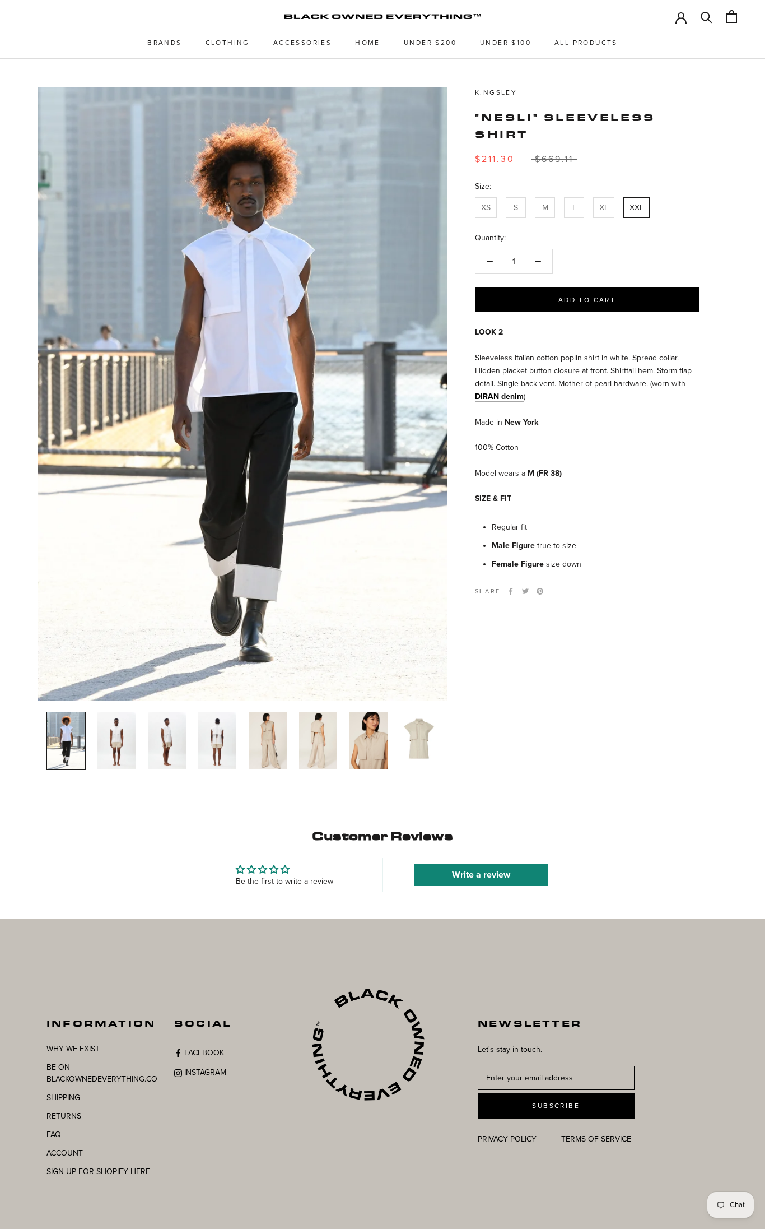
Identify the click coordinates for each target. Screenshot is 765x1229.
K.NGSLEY (496, 92)
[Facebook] (510, 591)
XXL (636, 207)
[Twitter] (525, 591)
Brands (164, 43)
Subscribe (556, 1106)
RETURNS (63, 1116)
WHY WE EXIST (73, 1049)
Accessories (302, 43)
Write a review (481, 874)
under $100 (505, 43)
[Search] (706, 16)
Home (367, 43)
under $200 (430, 43)
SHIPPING (63, 1097)
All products (586, 43)
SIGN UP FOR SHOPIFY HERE (98, 1171)
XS (486, 207)
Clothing (228, 43)
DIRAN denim (499, 396)
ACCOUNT (64, 1153)
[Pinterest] (540, 591)
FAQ (53, 1134)
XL (603, 207)
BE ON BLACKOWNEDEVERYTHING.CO (101, 1073)
